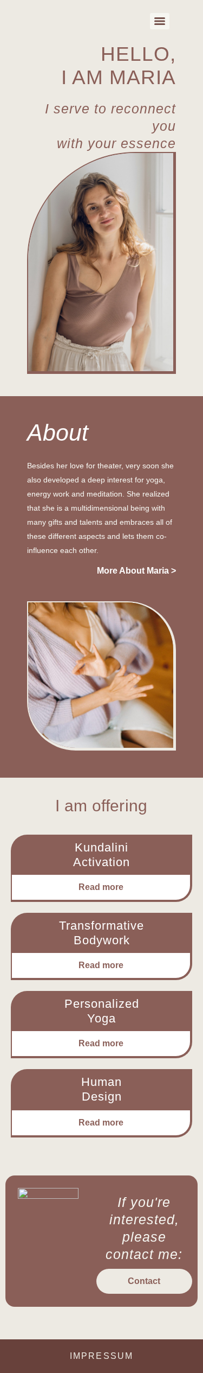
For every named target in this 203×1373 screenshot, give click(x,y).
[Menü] (159, 21)
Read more (100, 887)
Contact (144, 1281)
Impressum (101, 1356)
